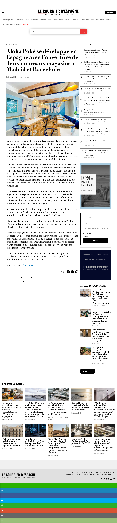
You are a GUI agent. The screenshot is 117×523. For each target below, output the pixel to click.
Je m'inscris (82, 281)
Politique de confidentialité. (71, 289)
